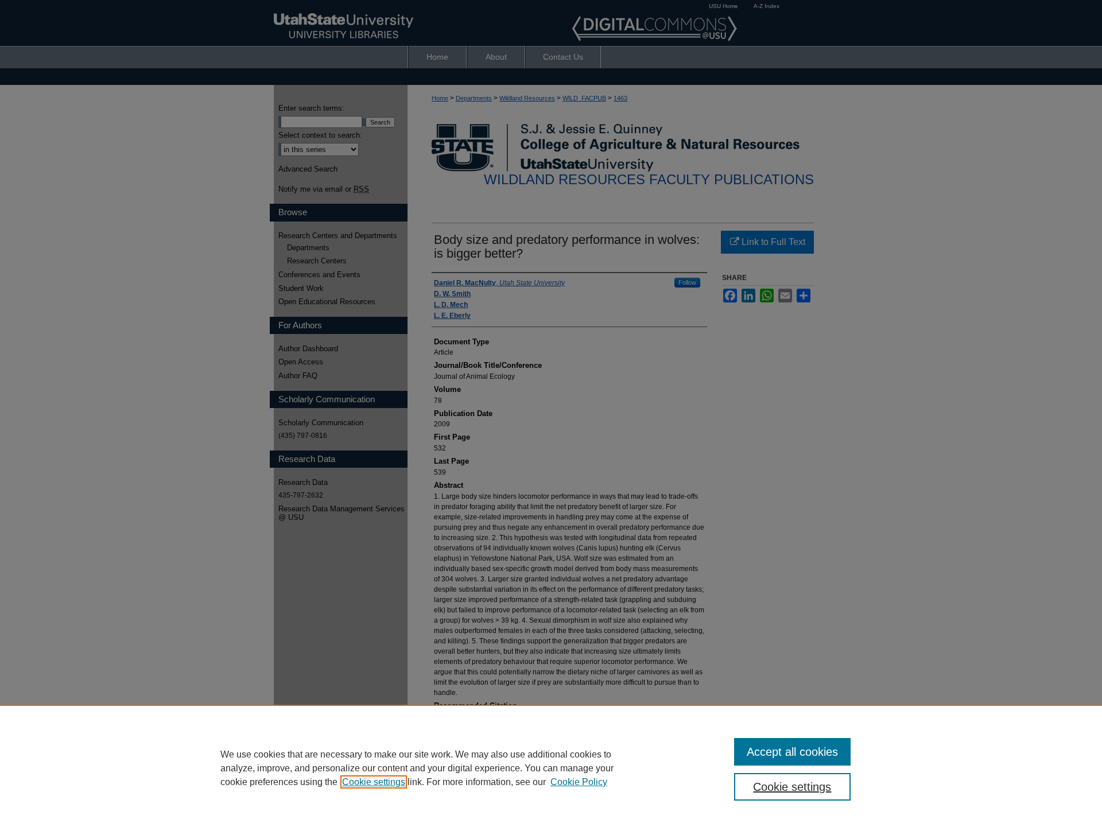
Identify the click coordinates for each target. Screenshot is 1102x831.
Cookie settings (373, 782)
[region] (551, 768)
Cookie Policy (578, 782)
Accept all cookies (792, 751)
